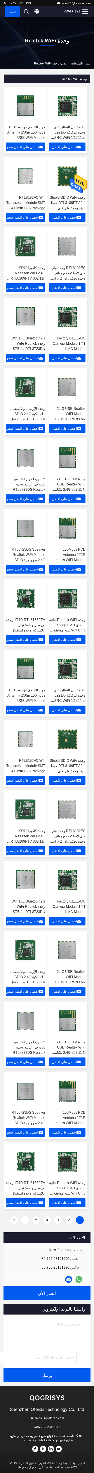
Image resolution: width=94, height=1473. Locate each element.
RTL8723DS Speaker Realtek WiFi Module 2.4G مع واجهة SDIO (28, 555)
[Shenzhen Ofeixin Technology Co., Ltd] (72, 11)
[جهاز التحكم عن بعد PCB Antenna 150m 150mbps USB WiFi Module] (25, 106)
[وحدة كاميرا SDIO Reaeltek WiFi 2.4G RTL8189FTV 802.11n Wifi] (25, 247)
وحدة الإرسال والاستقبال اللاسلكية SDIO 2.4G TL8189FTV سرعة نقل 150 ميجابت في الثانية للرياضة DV (27, 419)
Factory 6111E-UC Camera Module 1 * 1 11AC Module (69, 343)
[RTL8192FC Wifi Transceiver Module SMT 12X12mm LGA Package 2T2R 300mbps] (25, 176)
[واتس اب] (78, 1279)
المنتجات (76, 63)
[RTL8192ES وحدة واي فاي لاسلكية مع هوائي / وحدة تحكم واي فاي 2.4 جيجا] (67, 247)
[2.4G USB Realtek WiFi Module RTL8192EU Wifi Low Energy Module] (67, 387)
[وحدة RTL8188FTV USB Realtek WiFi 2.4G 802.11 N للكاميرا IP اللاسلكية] (67, 458)
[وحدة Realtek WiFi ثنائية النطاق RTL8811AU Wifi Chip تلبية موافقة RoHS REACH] (67, 598)
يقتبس (13, 11)
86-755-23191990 (20, 3)
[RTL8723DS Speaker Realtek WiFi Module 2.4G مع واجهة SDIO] (25, 528)
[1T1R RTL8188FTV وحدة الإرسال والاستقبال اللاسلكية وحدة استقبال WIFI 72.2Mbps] (25, 598)
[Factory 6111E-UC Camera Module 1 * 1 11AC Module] (67, 317)
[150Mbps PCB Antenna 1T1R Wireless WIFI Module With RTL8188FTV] (67, 528)
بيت (88, 63)
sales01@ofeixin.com (76, 3)
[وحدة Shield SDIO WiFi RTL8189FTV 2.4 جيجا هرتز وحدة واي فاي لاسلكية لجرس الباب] (67, 176)
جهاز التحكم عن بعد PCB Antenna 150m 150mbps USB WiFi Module (26, 132)
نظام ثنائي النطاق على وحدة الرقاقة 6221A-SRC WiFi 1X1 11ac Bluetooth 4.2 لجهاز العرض (69, 137)
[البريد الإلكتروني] (68, 1279)
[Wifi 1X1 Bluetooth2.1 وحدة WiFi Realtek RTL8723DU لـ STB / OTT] (25, 317)
